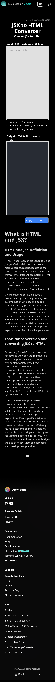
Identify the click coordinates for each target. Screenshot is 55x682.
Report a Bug (12, 590)
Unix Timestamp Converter (19, 647)
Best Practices (12, 546)
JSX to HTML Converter (17, 620)
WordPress (11, 560)
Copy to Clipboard (36, 220)
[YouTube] (11, 503)
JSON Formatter (13, 652)
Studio (8, 610)
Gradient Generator (16, 636)
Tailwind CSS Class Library (19, 555)
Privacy (9, 521)
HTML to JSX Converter (17, 615)
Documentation (13, 537)
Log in (49, 4)
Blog (7, 541)
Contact (9, 585)
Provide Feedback (14, 576)
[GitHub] (6, 503)
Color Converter (13, 631)
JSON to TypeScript (15, 642)
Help (7, 581)
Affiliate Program (14, 595)
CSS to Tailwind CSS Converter (21, 626)
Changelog (11, 551)
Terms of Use (12, 517)
